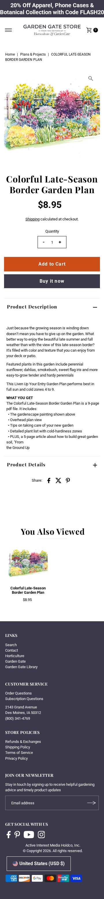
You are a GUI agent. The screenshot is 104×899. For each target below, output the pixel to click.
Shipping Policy (17, 747)
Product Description (32, 307)
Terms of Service (19, 752)
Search (11, 645)
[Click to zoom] (90, 78)
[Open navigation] (8, 30)
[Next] (90, 117)
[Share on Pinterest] (68, 480)
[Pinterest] (17, 835)
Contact (11, 650)
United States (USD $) (42, 863)
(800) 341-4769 (17, 718)
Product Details (26, 464)
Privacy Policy (16, 758)
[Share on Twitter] (58, 480)
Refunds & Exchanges (23, 741)
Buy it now (52, 281)
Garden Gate (15, 661)
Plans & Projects (33, 54)
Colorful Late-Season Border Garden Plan (28, 590)
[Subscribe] (91, 803)
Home (10, 54)
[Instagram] (41, 835)
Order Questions (18, 693)
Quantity (52, 231)
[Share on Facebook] (48, 480)
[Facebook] (9, 835)
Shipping (32, 219)
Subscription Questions (24, 699)
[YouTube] (29, 835)
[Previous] (13, 117)
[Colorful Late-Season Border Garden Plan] (28, 563)
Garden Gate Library (21, 667)
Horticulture (14, 656)
